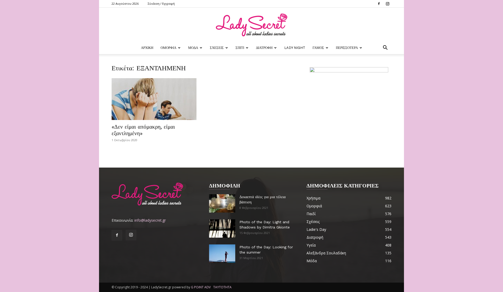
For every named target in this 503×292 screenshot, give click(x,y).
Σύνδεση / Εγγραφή (161, 3)
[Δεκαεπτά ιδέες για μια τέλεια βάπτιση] (222, 203)
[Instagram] (387, 3)
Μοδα (193, 48)
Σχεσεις (217, 48)
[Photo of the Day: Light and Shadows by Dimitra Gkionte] (222, 228)
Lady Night (294, 48)
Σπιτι (240, 48)
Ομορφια (168, 48)
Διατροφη (264, 48)
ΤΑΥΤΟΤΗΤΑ (222, 287)
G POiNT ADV (201, 287)
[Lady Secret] (251, 25)
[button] (385, 48)
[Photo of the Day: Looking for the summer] (222, 253)
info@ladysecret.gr (150, 220)
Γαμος (318, 48)
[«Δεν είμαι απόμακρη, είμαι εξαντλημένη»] (154, 99)
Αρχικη (147, 48)
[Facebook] (379, 3)
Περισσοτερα (347, 48)
